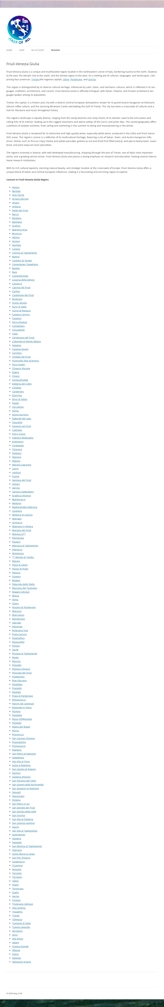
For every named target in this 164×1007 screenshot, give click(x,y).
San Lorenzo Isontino (23, 823)
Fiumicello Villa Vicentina (25, 360)
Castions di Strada (22, 260)
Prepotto (16, 665)
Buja (14, 272)
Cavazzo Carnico (21, 314)
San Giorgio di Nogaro (24, 769)
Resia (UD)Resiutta (22, 719)
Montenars (18, 553)
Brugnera (17, 299)
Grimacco (17, 522)
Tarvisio (16, 900)
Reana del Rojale (21, 726)
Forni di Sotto (19, 306)
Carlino (16, 291)
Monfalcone (18, 618)
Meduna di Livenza (22, 514)
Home (9, 50)
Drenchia (17, 395)
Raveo (15, 657)
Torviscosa (17, 888)
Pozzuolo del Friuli (22, 672)
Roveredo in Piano (22, 707)
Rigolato (16, 692)
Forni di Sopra (19, 399)
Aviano (15, 187)
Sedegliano (18, 757)
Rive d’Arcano (19, 680)
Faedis (15, 403)
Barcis (15, 214)
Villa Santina (18, 907)
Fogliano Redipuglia (22, 437)
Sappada (17, 842)
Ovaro (15, 603)
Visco (15, 934)
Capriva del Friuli (21, 287)
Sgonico (16, 773)
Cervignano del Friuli (23, 337)
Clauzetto (17, 422)
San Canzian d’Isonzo (23, 738)
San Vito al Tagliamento (24, 830)
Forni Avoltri (18, 364)
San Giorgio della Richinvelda (28, 784)
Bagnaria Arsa (19, 229)
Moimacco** (19, 534)
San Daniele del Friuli (23, 807)
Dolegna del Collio (22, 383)
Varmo (15, 896)
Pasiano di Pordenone (24, 607)
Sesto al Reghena (21, 765)
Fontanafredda (20, 379)
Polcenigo (17, 626)
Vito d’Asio (17, 938)
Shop (21, 50)
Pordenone (76, 79)
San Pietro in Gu (20, 803)
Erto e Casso (18, 433)
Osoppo (16, 576)
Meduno (16, 503)
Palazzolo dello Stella (23, 584)
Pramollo (17, 688)
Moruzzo (16, 611)
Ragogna (16, 749)
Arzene (16, 241)
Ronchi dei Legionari (23, 703)
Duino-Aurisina (20, 414)
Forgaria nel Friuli (21, 426)
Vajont (15, 942)
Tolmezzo (17, 919)
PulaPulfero (18, 638)
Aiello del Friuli (20, 210)
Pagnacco (17, 549)
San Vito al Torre (21, 761)
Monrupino (18, 615)
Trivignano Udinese (22, 904)
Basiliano (17, 221)
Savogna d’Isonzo (21, 776)
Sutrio (15, 954)
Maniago (16, 518)
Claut (15, 333)
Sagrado (16, 622)
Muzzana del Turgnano (24, 588)
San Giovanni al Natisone (25, 788)
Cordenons (18, 391)
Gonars (16, 484)
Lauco (15, 468)
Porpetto (16, 722)
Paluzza (16, 572)
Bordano (16, 218)
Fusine (15, 476)
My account (37, 50)
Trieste (35, 79)
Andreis (16, 225)
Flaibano (16, 453)
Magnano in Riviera (22, 526)
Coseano (16, 318)
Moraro (16, 561)
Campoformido (20, 275)
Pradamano (18, 676)
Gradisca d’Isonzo (21, 495)
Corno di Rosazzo (21, 310)
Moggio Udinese (20, 591)
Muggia (16, 580)
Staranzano (18, 796)
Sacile (15, 649)
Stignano (17, 850)
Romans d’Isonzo (21, 668)
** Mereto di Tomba (23, 557)
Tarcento (17, 873)
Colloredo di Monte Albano (26, 341)
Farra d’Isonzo (19, 322)
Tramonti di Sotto (21, 923)
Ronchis (16, 661)
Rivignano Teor (20, 630)
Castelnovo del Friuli (23, 295)
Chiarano (17, 449)
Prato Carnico (19, 634)
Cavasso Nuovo (20, 349)
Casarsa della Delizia (23, 279)
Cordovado (18, 445)
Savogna (16, 838)
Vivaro (15, 884)
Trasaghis (17, 911)
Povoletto (17, 715)
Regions (55, 50)
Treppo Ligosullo (21, 927)
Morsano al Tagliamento (25, 545)
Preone (16, 645)
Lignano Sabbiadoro (23, 491)
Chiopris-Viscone (21, 368)
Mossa (15, 595)
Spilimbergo (18, 834)
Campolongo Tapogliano (25, 264)
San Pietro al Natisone (24, 753)
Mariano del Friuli (21, 530)
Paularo (16, 541)
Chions (16, 376)
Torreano (17, 877)
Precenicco (18, 734)
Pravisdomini (19, 742)
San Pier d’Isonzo (21, 857)
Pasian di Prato (20, 568)
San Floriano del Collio (24, 780)
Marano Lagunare (21, 464)
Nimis (15, 599)
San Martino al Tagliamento (27, 846)
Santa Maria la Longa (23, 853)
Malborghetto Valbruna (24, 507)
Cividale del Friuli (21, 356)
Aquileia (16, 245)
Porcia (15, 730)
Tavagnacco (18, 861)
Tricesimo (17, 865)
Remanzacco (19, 699)
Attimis (16, 237)
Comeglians (18, 326)
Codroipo (17, 430)
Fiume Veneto (19, 302)
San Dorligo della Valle (24, 811)
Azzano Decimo (20, 198)
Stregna (16, 799)
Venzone (16, 869)
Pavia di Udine (20, 564)
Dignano (16, 457)
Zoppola (16, 957)
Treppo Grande (20, 946)
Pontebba (17, 684)
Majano (16, 460)
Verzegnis (17, 931)
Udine (66, 79)
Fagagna (16, 345)
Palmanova (18, 537)
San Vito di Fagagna (22, 819)
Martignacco (18, 499)
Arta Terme (18, 195)
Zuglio (15, 892)
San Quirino (18, 815)
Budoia (16, 268)
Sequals (16, 792)
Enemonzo (17, 441)
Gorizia (92, 79)
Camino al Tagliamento (24, 252)
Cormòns (17, 353)
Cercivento (18, 406)
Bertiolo (16, 191)
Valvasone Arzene (21, 961)
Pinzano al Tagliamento (24, 653)
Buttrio (16, 256)
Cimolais (16, 387)
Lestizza (16, 472)
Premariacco (18, 746)
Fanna (15, 410)
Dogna (15, 372)
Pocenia (16, 711)
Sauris (15, 826)
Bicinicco (17, 233)
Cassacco (17, 283)
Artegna (16, 206)
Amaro (15, 202)
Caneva (16, 248)
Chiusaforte (18, 329)
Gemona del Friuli (21, 480)
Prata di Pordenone (22, 695)
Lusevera (17, 510)
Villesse (16, 950)
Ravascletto (18, 642)
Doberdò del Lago (21, 418)
